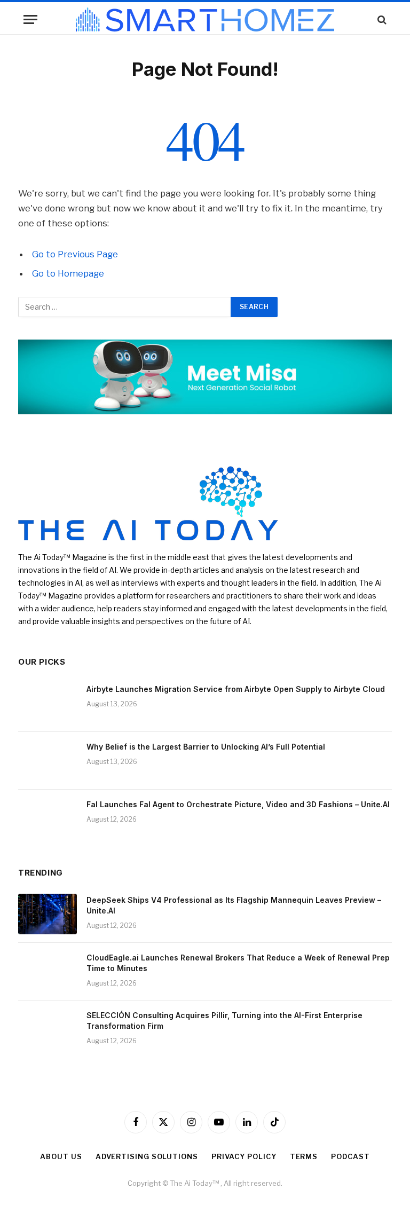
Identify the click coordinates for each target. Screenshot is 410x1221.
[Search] (381, 19)
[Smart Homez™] (205, 19)
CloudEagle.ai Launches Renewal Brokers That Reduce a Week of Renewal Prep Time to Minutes (238, 963)
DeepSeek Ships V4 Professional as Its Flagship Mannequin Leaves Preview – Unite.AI (233, 905)
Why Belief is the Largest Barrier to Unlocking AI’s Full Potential (205, 746)
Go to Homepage (68, 273)
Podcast (350, 1156)
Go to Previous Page (75, 254)
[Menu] (30, 19)
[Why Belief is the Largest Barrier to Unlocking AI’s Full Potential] (47, 761)
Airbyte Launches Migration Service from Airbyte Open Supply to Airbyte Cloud (235, 689)
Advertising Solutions (147, 1156)
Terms (304, 1156)
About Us (61, 1156)
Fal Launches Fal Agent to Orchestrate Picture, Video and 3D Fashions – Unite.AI (238, 804)
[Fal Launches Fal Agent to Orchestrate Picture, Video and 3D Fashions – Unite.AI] (47, 818)
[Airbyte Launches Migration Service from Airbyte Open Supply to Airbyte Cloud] (47, 703)
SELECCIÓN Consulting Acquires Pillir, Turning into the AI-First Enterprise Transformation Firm (224, 1020)
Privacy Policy (244, 1156)
